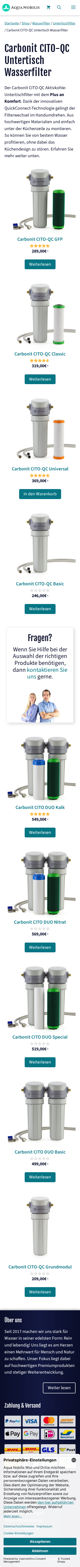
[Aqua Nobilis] (21, 8)
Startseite (11, 23)
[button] (59, 8)
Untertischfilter (64, 23)
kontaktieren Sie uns (47, 673)
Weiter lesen (59, 1388)
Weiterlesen (40, 264)
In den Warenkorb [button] (40, 494)
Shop (26, 23)
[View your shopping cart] (48, 8)
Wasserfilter (41, 23)
